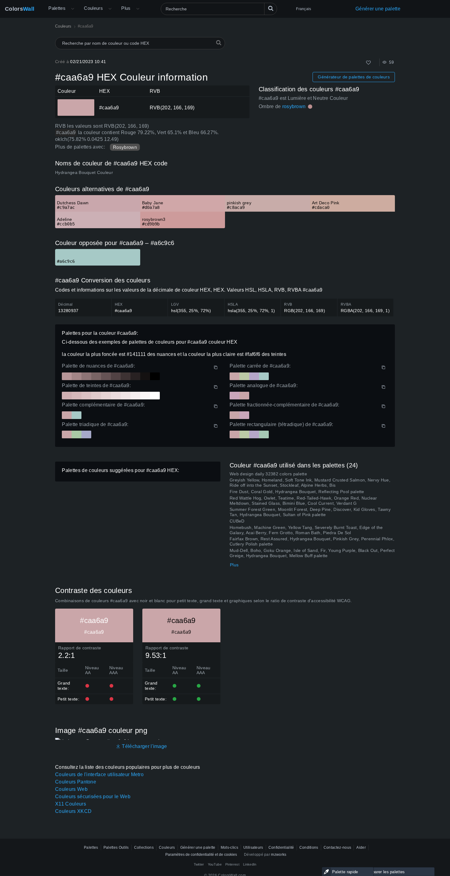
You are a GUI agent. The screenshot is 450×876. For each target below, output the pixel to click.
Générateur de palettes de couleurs (354, 76)
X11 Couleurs (70, 803)
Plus (234, 564)
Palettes (57, 8)
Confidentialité (281, 847)
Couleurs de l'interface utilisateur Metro (99, 774)
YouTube (215, 864)
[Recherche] (270, 9)
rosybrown (294, 106)
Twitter (199, 864)
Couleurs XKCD (73, 811)
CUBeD (237, 521)
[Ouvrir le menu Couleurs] (110, 9)
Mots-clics (229, 847)
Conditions (308, 847)
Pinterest (232, 864)
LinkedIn (250, 864)
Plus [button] (126, 8)
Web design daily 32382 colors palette (268, 473)
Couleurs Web (71, 789)
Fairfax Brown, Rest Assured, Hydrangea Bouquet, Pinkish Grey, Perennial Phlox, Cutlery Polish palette (312, 541)
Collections (144, 847)
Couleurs (93, 8)
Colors (19, 9)
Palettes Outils (116, 847)
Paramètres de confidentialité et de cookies (201, 854)
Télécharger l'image (144, 746)
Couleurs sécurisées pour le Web (92, 796)
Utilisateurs (253, 847)
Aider (361, 847)
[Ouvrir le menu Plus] (72, 9)
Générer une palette (377, 8)
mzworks (278, 854)
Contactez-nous (337, 847)
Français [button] (303, 9)
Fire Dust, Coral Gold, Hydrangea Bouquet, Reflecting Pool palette (297, 491)
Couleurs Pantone (75, 781)
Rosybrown (125, 147)
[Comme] (368, 63)
